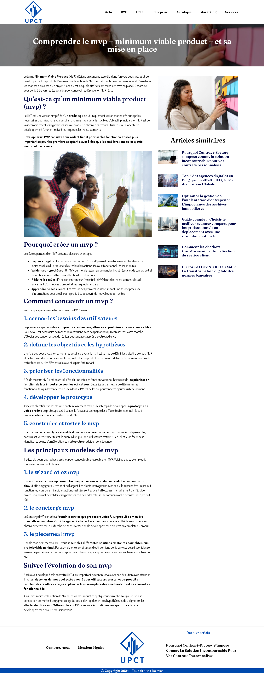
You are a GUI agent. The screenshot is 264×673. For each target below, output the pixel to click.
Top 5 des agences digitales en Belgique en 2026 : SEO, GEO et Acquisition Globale (209, 180)
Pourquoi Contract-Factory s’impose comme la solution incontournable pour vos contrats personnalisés (205, 158)
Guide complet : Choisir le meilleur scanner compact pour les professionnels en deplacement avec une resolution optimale (209, 227)
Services (231, 12)
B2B (124, 12)
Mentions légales (91, 647)
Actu (108, 12)
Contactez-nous (58, 647)
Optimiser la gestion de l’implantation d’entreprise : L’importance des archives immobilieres (206, 202)
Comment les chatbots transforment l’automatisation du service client (208, 251)
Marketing (208, 12)
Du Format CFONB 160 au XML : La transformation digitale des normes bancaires (209, 271)
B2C (139, 12)
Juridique (184, 12)
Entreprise (159, 12)
